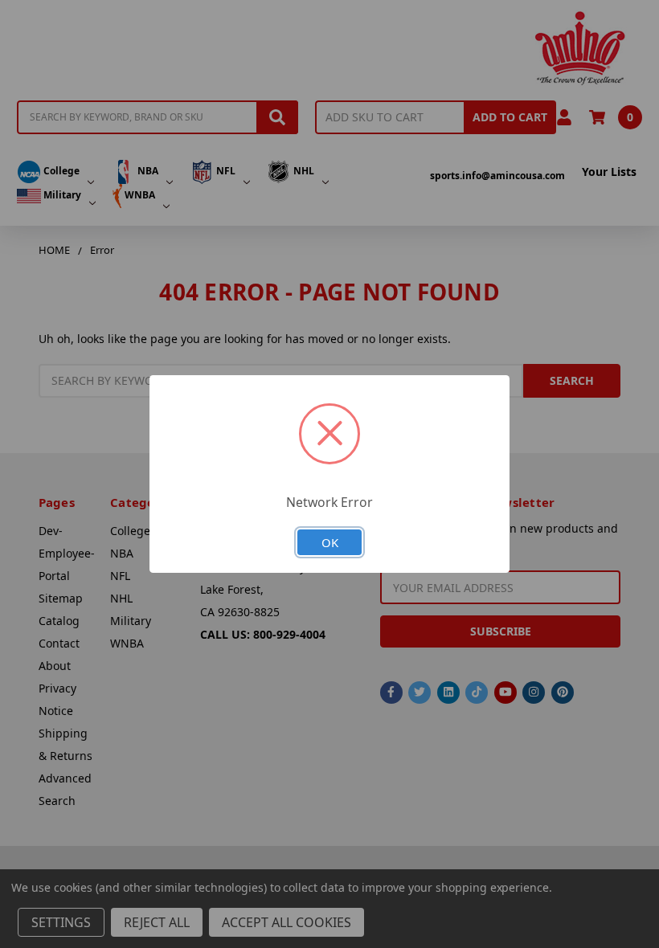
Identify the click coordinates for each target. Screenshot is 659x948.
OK (329, 542)
